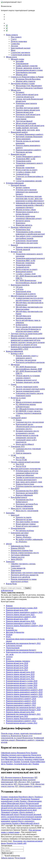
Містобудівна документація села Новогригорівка (29, 308)
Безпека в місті (17, 353)
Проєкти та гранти (23, 517)
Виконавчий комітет (19, 132)
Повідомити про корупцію (27, 243)
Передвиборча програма (26, 72)
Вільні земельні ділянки (26, 524)
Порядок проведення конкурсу (28, 247)
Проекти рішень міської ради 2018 (20, 672)
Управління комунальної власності (30, 258)
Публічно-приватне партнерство (29, 486)
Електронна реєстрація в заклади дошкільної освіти (29, 394)
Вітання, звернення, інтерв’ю (28, 68)
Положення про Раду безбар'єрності (24, 500)
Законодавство (22, 535)
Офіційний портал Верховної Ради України (19, 753)
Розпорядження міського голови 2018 (21, 681)
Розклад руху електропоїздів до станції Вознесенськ (17, 737)
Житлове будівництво (15, 632)
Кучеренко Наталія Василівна (28, 79)
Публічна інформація (15, 183)
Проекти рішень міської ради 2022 (20, 712)
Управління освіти (23, 161)
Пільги (18, 420)
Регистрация (20, 858)
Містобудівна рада (23, 316)
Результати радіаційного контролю (30, 362)
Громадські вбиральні (25, 475)
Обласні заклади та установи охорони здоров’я (28, 377)
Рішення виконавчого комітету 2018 (21, 699)
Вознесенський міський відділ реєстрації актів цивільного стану (21, 807)
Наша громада (12, 35)
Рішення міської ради (24, 112)
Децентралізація (12, 648)
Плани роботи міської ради (27, 94)
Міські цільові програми (26, 123)
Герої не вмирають (23, 453)
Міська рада (16, 90)
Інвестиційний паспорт (20, 48)
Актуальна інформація (20, 555)
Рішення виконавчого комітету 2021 (21, 705)
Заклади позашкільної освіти (28, 391)
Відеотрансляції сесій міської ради (30, 125)
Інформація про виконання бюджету (21, 650)
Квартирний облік (23, 291)
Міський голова (17, 59)
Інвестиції (15, 515)
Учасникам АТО (18, 446)
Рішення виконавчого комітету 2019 (21, 701)
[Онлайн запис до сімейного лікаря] (7, 26)
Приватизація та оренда (26, 294)
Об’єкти (19, 287)
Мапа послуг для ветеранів (22, 508)
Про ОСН (20, 464)
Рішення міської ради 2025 (17, 619)
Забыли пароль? (7, 858)
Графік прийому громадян (27, 66)
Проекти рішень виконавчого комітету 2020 (24, 694)
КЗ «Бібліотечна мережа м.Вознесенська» (26, 405)
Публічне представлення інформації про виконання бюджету (27, 192)
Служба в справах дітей (26, 172)
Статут (14, 39)
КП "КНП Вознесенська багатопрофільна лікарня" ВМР (29, 281)
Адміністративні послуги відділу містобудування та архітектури (29, 299)
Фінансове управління (25, 167)
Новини (9, 606)
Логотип (14, 46)
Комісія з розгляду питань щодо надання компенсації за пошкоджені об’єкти (28, 339)
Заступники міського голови (23, 83)
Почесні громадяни (19, 41)
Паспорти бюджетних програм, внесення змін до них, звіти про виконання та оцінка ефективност (30, 198)
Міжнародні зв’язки (24, 519)
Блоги (8, 659)
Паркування (16, 570)
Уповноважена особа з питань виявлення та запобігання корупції (30, 233)
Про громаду (16, 37)
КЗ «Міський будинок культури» (29, 409)
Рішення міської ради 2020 (17, 668)
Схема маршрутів (18, 568)
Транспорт (10, 561)
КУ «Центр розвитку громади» (28, 786)
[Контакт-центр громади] (7, 31)
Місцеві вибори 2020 (19, 336)
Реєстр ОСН (21, 466)
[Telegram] (7, 28)
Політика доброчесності (21, 227)
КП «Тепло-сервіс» (22, 784)
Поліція (9, 634)
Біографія (20, 61)
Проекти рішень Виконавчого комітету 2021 (24, 696)
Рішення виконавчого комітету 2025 (21, 617)
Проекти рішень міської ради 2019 (20, 674)
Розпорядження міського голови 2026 (21, 608)
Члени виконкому (23, 139)
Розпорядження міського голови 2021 (21, 687)
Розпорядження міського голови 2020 (21, 685)
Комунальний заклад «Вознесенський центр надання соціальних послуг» (29, 426)
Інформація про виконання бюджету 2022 (23, 643)
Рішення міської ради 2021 (17, 670)
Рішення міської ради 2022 (17, 716)
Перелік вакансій (23, 249)
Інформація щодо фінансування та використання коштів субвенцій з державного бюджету (30, 205)
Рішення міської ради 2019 (17, 665)
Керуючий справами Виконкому (29, 137)
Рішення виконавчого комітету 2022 (21, 721)
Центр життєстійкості (25, 444)
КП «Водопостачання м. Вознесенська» (17, 777)
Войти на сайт (7, 853)
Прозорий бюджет (18, 185)
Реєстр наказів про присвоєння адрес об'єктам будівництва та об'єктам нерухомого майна (29, 329)
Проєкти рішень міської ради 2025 (20, 614)
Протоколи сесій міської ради (28, 114)
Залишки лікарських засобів (27, 382)
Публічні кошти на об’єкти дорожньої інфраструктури (27, 472)
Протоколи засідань (24, 152)
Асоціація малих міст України (26, 764)
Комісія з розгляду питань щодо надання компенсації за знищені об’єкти (28, 343)
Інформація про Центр (20, 546)
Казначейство (11, 630)
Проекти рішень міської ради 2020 (20, 676)
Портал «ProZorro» (23, 537)
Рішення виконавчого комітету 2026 (21, 623)
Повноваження (22, 63)
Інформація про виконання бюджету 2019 (23, 707)
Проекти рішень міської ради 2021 (20, 679)
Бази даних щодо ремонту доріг (29, 482)
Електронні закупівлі (19, 533)
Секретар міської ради (25, 97)
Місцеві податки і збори (26, 210)
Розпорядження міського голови (29, 70)
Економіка (10, 513)
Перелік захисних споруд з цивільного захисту (27, 357)
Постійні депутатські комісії (27, 108)
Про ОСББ (20, 457)
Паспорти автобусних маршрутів (24, 575)
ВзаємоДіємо (11, 584)
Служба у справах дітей (26, 274)
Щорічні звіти (21, 75)
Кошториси (20, 223)
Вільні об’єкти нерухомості (27, 526)
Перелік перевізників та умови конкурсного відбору (24, 580)
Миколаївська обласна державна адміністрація (24, 759)
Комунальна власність (20, 285)
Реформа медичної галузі (26, 380)
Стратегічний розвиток (20, 55)
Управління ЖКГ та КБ (25, 159)
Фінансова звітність (24, 225)
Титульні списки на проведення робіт (26, 333)
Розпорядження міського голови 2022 (21, 723)
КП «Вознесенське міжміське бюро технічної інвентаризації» (19, 779)
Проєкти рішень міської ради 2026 (20, 621)
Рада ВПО (15, 488)
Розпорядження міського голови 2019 (21, 683)
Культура (9, 628)
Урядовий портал (15, 757)
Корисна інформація (14, 351)
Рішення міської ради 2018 (17, 663)
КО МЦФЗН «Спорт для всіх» (28, 411)
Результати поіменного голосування (25, 118)
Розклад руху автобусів (20, 577)
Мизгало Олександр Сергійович (29, 88)
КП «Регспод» (20, 782)
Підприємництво (18, 528)
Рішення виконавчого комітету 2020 (21, 703)
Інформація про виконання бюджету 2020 (23, 710)
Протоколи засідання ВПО (27, 493)
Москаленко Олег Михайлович (29, 86)
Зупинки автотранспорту (26, 480)
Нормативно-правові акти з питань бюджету (27, 213)
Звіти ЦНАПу (17, 559)
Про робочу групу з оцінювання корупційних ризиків (29, 237)
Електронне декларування (27, 241)
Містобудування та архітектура (24, 296)
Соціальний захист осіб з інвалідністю (26, 441)
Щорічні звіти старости (25, 81)
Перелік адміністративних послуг (25, 553)
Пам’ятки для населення (26, 360)
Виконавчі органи (18, 154)
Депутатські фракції (24, 121)
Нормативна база (23, 229)
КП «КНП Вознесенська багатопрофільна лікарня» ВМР (29, 368)
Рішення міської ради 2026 (17, 610)
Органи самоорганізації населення (25, 462)
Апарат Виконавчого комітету (28, 156)
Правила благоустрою (25, 484)
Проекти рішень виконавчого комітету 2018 (24, 690)
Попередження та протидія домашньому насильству (27, 436)
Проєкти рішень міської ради (28, 110)
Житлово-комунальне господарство (26, 469)
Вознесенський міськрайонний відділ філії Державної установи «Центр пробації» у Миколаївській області (19, 812)
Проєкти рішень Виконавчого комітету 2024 (24, 626)
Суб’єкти (19, 289)
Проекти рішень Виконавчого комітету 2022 (24, 718)
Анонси (9, 657)
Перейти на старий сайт (16, 843)
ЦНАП (9, 544)
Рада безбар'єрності (19, 497)
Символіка (15, 44)
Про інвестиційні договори (27, 522)
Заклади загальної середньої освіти (30, 389)
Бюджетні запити (23, 221)
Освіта (13, 384)
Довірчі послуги (17, 557)
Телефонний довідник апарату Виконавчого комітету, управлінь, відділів (22, 740)
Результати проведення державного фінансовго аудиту (29, 217)
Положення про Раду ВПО (27, 491)
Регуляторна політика (25, 530)
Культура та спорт (18, 398)
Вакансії (14, 245)
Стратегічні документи (20, 52)
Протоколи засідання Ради (27, 504)
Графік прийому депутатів (27, 128)
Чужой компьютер (12, 856)
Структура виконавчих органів (29, 181)
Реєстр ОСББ (21, 460)
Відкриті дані (16, 252)
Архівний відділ (22, 174)
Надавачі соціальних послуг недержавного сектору (27, 432)
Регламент (20, 92)
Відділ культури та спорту (26, 170)
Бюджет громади (23, 187)
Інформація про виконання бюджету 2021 (23, 714)
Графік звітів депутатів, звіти (28, 130)
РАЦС (8, 637)
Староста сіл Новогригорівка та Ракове (27, 77)
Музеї (18, 400)
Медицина (15, 364)
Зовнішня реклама (23, 318)
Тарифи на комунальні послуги (29, 477)
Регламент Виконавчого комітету (29, 134)
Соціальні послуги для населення (30, 422)
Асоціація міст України (10, 762)
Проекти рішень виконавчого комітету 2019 (24, 692)
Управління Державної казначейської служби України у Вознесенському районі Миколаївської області (21, 801)
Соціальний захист (19, 418)
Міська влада (11, 57)
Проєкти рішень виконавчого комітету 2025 (24, 612)
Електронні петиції (14, 645)
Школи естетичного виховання (29, 402)
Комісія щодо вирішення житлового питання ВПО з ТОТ (26, 348)
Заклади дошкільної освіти (27, 387)
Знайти (27, 588)
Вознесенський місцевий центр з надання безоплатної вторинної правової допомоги (21, 816)
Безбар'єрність (22, 325)
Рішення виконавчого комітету (28, 150)
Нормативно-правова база (22, 550)
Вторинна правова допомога (18, 661)
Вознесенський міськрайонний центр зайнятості (20, 804)
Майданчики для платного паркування (27, 573)
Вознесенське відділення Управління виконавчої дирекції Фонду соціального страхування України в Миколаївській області (21, 821)
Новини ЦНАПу (18, 548)
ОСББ (13, 455)
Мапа (13, 50)
